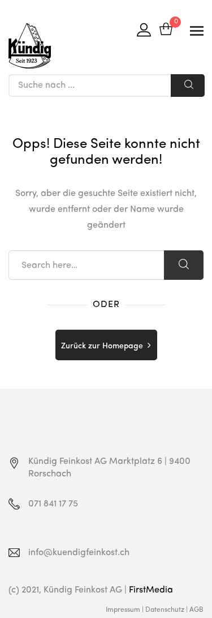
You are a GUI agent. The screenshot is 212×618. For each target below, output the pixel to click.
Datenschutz (164, 610)
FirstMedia (151, 590)
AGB (196, 610)
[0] (165, 30)
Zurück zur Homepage (102, 346)
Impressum (123, 610)
